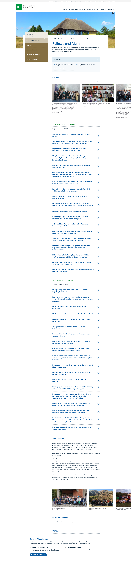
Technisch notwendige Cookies (40, 547)
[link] (64, 9)
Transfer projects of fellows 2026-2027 (64, 65)
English (113, 1)
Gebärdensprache (99, 1)
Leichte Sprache (88, 1)
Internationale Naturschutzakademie (62, 38)
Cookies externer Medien (74, 547)
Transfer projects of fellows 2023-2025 (87, 65)
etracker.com (48, 543)
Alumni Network (60, 69)
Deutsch (108, 1)
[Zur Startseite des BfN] (28, 7)
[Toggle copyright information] (113, 12)
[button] (99, 82)
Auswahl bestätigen (37, 554)
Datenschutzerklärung (84, 543)
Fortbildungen (74, 38)
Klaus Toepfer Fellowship (83, 38)
